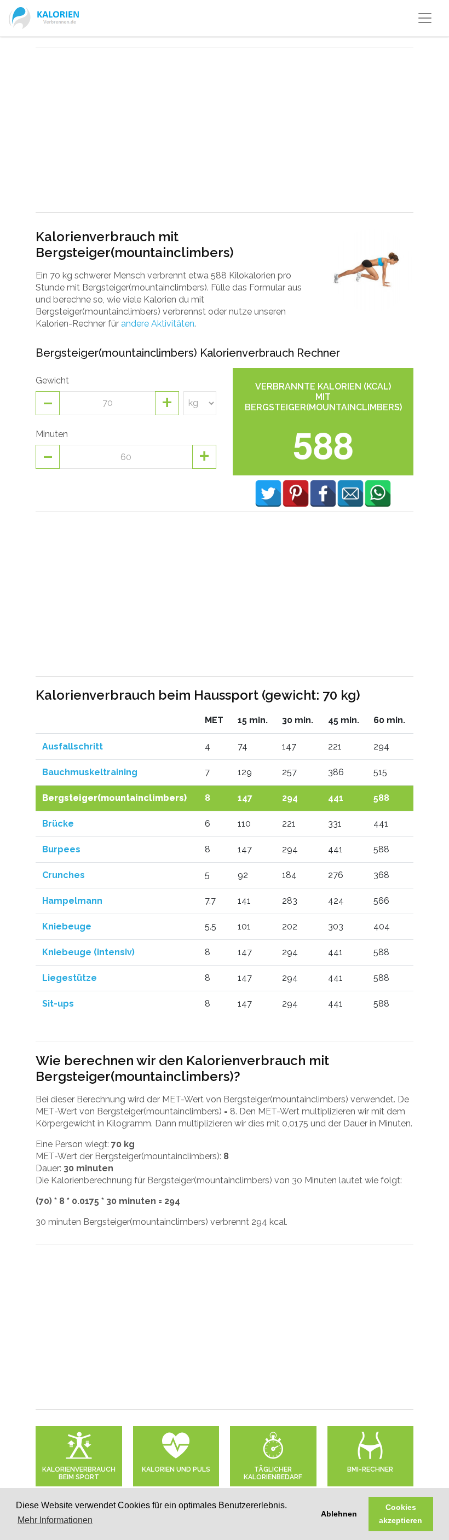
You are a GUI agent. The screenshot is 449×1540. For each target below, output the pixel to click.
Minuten (52, 434)
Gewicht (52, 380)
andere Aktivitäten (157, 323)
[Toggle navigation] (425, 18)
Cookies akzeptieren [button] (400, 1514)
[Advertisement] (224, 130)
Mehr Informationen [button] (55, 1520)
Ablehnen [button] (339, 1513)
